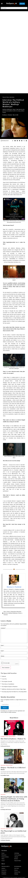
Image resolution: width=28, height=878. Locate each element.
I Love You (4, 679)
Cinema (8, 611)
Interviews (12, 97)
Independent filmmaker (15, 611)
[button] (2, 3)
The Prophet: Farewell (7, 681)
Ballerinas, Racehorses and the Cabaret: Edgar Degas (14, 689)
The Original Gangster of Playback (9, 686)
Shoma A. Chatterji (14, 587)
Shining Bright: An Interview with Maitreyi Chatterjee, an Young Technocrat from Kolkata (14, 799)
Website (2, 656)
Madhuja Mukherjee (13, 613)
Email (2, 650)
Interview (6, 613)
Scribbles (3, 736)
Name (2, 645)
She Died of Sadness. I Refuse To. (13, 739)
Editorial (4, 676)
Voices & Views (5, 97)
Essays (6, 736)
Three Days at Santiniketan (8, 684)
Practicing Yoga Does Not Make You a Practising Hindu (14, 691)
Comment (3, 628)
